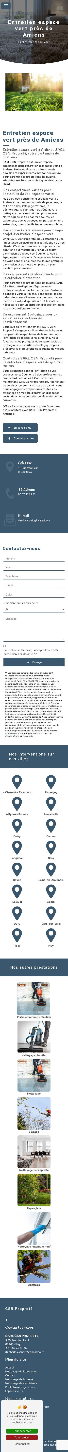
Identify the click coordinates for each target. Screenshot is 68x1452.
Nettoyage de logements (20, 1371)
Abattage (43, 1406)
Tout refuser (22, 1437)
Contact (10, 1375)
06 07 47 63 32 (27, 494)
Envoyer (37, 662)
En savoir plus (22, 427)
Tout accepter (22, 1431)
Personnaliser (22, 1443)
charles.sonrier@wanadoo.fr (34, 520)
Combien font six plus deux (20, 603)
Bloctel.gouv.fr (12, 733)
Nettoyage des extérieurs (21, 1383)
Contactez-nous (24, 438)
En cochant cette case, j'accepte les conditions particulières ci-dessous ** (32, 652)
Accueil (9, 1367)
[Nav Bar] (6, 5)
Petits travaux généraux (20, 1387)
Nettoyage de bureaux (19, 1379)
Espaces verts (14, 1391)
